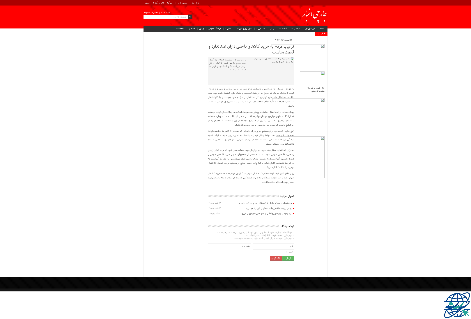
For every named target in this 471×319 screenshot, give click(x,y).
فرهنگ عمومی (214, 28)
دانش (229, 28)
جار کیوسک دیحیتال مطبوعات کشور (315, 89)
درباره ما (195, 3)
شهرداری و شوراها (244, 28)
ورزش (201, 28)
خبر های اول (310, 28)
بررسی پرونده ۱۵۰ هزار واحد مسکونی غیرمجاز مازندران (269, 208)
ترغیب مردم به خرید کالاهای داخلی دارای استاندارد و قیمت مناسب (251, 49)
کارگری (272, 28)
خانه (322, 28)
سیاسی (297, 28)
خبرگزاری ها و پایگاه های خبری (159, 3)
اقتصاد (285, 28)
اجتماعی (261, 28)
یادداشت (180, 28)
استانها (192, 28)
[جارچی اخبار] (314, 15)
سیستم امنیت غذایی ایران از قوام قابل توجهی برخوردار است (265, 203)
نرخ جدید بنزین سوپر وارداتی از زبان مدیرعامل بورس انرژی (267, 213)
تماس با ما (182, 3)
